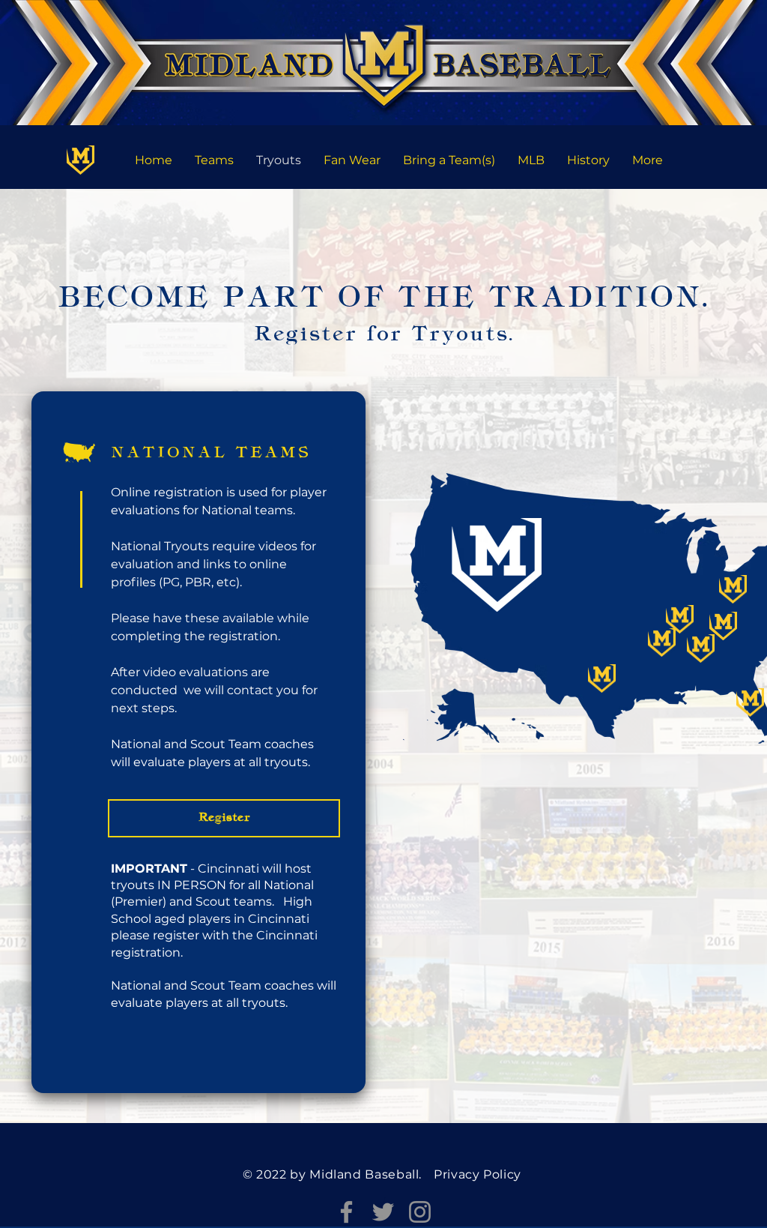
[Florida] (80, 160)
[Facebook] (346, 1212)
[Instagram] (419, 1212)
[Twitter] (383, 1212)
